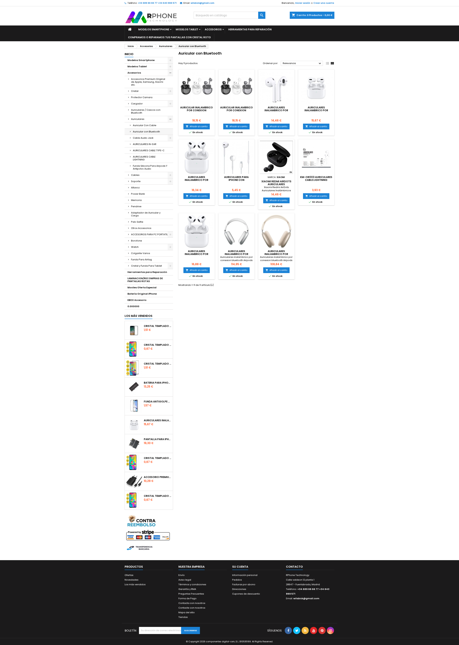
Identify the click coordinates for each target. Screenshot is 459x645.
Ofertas (129, 575)
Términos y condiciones (192, 584)
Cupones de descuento (246, 593)
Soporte (136, 181)
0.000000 (133, 306)
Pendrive (136, 206)
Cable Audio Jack (143, 138)
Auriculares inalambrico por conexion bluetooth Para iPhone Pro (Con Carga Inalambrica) (157, 420)
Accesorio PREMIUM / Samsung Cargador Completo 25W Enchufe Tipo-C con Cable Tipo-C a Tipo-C (157, 477)
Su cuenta (240, 567)
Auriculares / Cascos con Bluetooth (145, 111)
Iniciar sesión (302, 2)
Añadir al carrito (196, 126)
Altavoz (135, 187)
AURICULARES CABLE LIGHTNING (144, 158)
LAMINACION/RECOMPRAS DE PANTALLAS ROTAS (145, 280)
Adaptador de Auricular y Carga (145, 214)
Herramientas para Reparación (250, 29)
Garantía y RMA (187, 589)
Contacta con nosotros (191, 603)
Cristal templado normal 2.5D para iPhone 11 (157, 495)
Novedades (131, 579)
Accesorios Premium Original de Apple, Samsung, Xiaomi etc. (148, 81)
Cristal (134, 91)
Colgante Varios (140, 253)
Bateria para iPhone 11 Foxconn (157, 382)
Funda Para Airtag (141, 259)
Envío (181, 575)
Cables (135, 175)
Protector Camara (141, 97)
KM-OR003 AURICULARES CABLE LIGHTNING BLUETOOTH (316, 180)
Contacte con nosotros (191, 607)
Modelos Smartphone (153, 29)
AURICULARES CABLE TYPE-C (148, 150)
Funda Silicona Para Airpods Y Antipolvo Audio (150, 167)
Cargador (137, 103)
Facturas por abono (243, 584)
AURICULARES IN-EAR (144, 144)
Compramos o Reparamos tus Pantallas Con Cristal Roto (169, 37)
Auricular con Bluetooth (146, 131)
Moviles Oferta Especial (142, 287)
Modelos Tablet (187, 29)
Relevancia (302, 63)
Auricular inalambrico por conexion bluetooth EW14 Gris (236, 110)
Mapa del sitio (186, 612)
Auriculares (137, 119)
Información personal (244, 575)
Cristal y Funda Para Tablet (146, 266)
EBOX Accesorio (136, 300)
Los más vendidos (138, 316)
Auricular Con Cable (144, 125)
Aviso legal (184, 579)
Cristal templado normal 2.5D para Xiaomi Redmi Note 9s (157, 458)
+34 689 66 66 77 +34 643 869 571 (157, 2)
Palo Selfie (137, 222)
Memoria (136, 200)
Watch (135, 247)
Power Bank (138, 194)
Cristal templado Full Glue (157, 326)
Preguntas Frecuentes (191, 593)
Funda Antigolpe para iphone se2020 (157, 401)
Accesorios (213, 29)
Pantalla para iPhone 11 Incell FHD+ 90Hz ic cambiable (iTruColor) (157, 439)
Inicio (129, 54)
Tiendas (183, 617)
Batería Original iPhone (142, 293)
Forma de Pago (187, 598)
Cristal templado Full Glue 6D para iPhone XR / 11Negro (157, 363)
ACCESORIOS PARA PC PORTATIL (149, 234)
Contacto (294, 567)
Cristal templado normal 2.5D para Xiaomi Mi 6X (157, 344)
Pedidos (237, 579)
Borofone (136, 240)
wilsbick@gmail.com (202, 2)
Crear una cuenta (323, 2)
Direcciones (239, 589)
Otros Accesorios (141, 228)
